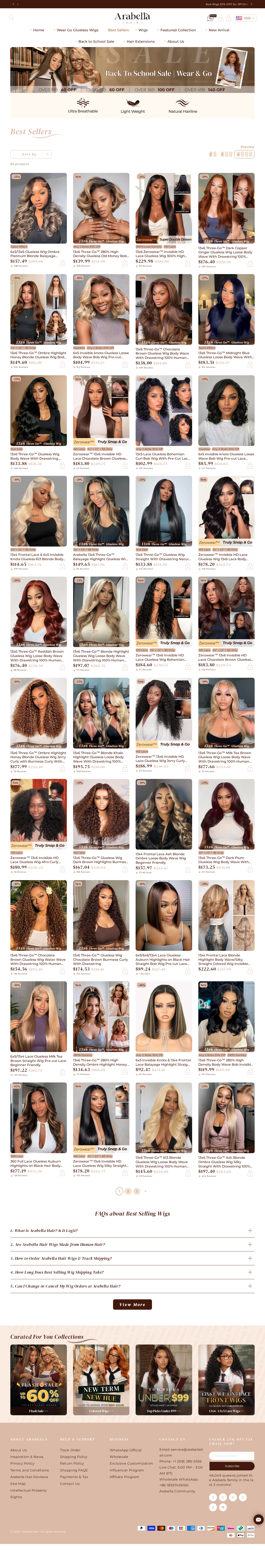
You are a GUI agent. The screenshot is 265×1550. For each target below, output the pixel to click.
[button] (11, 18)
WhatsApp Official (125, 1450)
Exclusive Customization (131, 1463)
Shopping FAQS (74, 1470)
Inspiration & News (26, 1457)
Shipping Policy (74, 1457)
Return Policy (72, 1463)
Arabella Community (177, 1491)
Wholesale (119, 1457)
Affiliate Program (124, 1477)
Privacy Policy (22, 1463)
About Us (18, 1450)
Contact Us (70, 1484)
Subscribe (232, 1466)
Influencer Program (127, 1470)
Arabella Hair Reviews (29, 1477)
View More (132, 1304)
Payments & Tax (74, 1477)
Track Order (70, 1450)
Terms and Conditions (29, 1470)
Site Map (18, 1484)
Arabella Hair (30, 1531)
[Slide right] (251, 4)
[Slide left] (13, 4)
